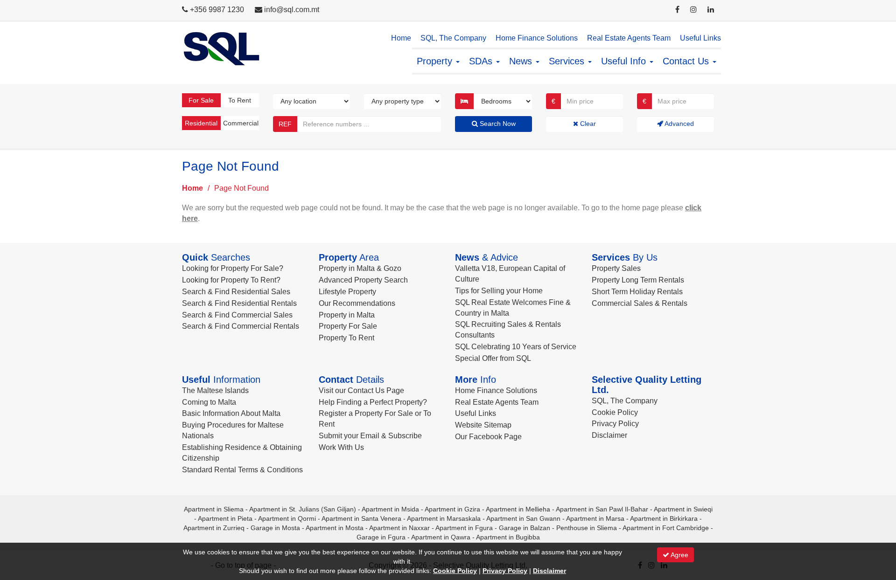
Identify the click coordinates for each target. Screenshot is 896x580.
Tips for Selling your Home (499, 291)
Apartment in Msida (390, 509)
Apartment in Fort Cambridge (666, 528)
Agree (678, 555)
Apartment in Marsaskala (444, 518)
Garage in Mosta (275, 528)
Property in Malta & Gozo (360, 268)
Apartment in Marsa (595, 518)
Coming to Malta (209, 402)
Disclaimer (609, 435)
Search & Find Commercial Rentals (240, 326)
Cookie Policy (615, 412)
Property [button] (436, 61)
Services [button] (568, 61)
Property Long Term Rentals (638, 280)
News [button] (522, 61)
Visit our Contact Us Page (361, 390)
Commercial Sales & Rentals (639, 303)
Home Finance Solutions (537, 38)
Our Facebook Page (488, 437)
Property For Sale (348, 326)
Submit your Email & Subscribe (370, 436)
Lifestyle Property (347, 292)
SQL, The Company (453, 38)
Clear (587, 123)
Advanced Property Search (363, 280)
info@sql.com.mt (291, 10)
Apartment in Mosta (335, 528)
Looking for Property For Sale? (232, 268)
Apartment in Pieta (225, 518)
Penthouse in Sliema (586, 528)
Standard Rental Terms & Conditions (242, 470)
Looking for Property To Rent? (231, 280)
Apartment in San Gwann (523, 518)
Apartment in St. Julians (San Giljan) (302, 509)
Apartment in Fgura (464, 528)
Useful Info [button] (625, 61)
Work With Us (341, 447)
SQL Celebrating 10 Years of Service (515, 347)
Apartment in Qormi (287, 518)
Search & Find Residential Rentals (239, 303)
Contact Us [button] (687, 61)
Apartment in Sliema (214, 509)
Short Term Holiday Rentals (637, 292)
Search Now (497, 123)
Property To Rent (346, 338)
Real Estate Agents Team (629, 38)
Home (401, 38)
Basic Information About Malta (231, 413)
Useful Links (700, 38)
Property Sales (616, 268)
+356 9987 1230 (217, 10)
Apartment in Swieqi (683, 509)
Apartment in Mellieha (518, 509)
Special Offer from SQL (493, 358)
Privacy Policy (615, 424)
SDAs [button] (482, 61)
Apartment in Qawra (440, 537)
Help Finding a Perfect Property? (373, 402)
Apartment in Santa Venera (361, 518)
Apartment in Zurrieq (214, 528)
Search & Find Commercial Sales (237, 315)
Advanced (678, 123)
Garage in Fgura (381, 537)
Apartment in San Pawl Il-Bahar (602, 509)
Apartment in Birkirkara (664, 518)
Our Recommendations (357, 303)
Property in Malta (347, 315)
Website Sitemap (483, 425)
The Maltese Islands (215, 390)
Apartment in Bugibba (508, 537)
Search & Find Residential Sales (236, 292)
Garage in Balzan (524, 528)
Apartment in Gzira (452, 509)
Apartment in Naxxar (399, 528)
